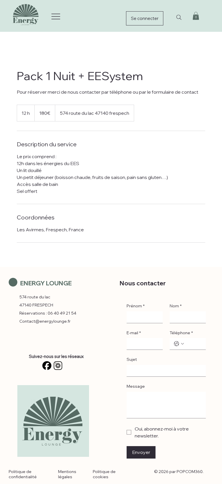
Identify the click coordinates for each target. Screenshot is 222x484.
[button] (196, 16)
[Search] (179, 17)
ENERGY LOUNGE (46, 283)
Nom (176, 305)
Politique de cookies (104, 474)
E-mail (134, 332)
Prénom (136, 305)
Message (136, 386)
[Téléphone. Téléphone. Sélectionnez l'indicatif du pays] (179, 343)
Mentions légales (67, 474)
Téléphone (181, 332)
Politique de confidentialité (23, 474)
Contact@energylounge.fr (45, 321)
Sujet (132, 359)
